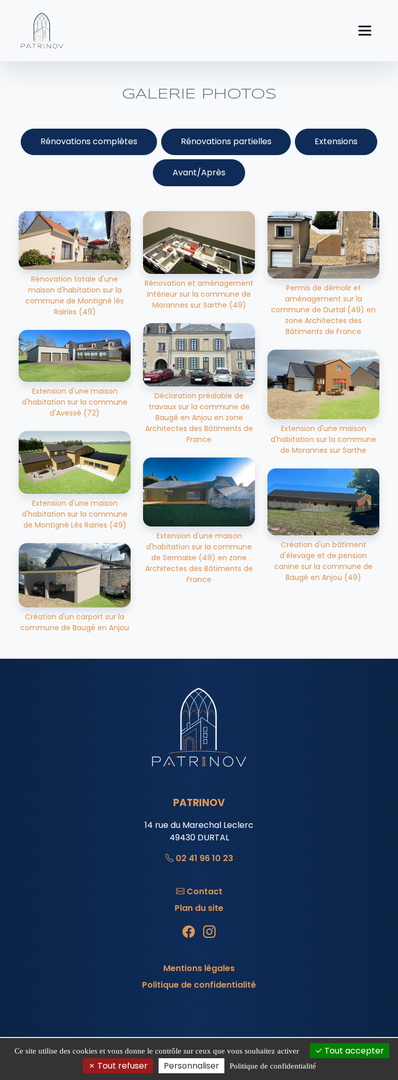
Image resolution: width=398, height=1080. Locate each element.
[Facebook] (188, 932)
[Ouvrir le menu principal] (364, 30)
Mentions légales (199, 968)
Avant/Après (199, 172)
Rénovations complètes (88, 141)
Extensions (336, 141)
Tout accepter (353, 1051)
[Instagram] (209, 932)
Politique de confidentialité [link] (273, 1066)
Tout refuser (121, 1066)
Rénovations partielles (226, 141)
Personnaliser (191, 1066)
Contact (204, 891)
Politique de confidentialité (199, 985)
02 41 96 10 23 (204, 858)
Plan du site (199, 908)
